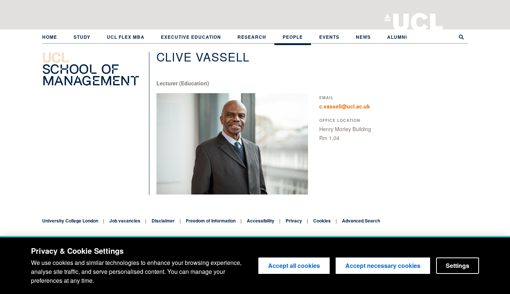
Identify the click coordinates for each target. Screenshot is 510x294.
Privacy (294, 220)
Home (49, 37)
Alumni (397, 37)
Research (251, 37)
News (363, 37)
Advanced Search (361, 220)
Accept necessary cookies (382, 265)
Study (82, 37)
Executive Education (191, 37)
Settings (457, 265)
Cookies (322, 220)
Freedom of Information (211, 220)
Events (329, 37)
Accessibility (260, 220)
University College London (418, 20)
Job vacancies (124, 220)
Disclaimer (163, 220)
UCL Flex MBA (125, 37)
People (293, 37)
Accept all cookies (294, 265)
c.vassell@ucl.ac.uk (344, 106)
